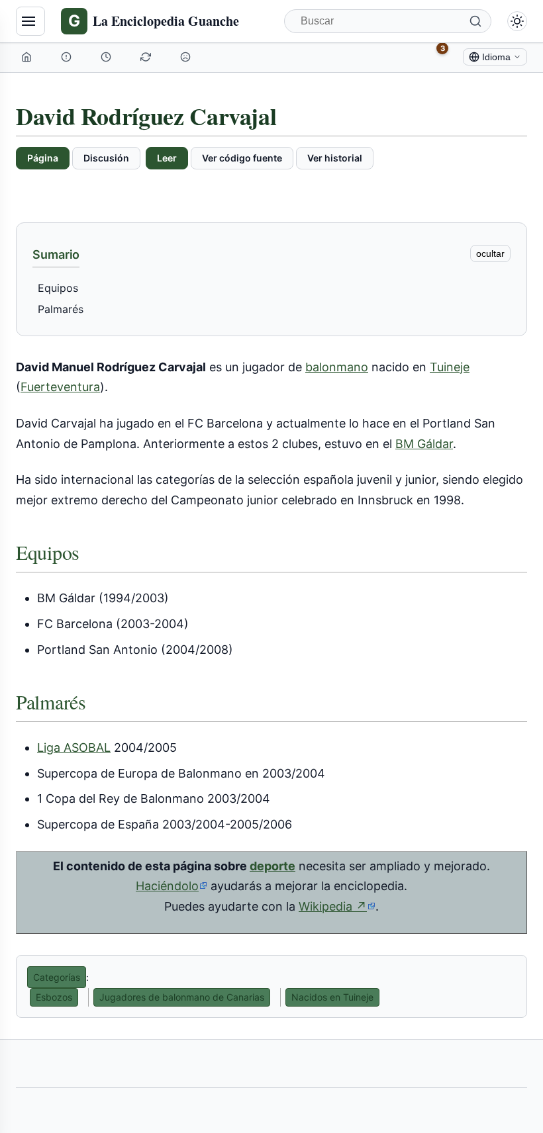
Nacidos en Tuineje (332, 997)
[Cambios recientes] (147, 56)
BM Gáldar (424, 444)
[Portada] (28, 56)
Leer (167, 157)
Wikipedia (337, 906)
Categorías (56, 977)
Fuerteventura (60, 387)
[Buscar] (475, 21)
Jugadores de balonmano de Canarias (181, 997)
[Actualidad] (107, 56)
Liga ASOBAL (74, 747)
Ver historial (334, 157)
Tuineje (449, 367)
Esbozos (54, 997)
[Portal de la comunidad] (67, 56)
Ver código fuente (242, 157)
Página (42, 157)
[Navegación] (30, 21)
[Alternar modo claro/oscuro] (517, 21)
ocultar (490, 253)
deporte (272, 866)
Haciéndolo (167, 886)
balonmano (336, 367)
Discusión (106, 157)
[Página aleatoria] (187, 56)
